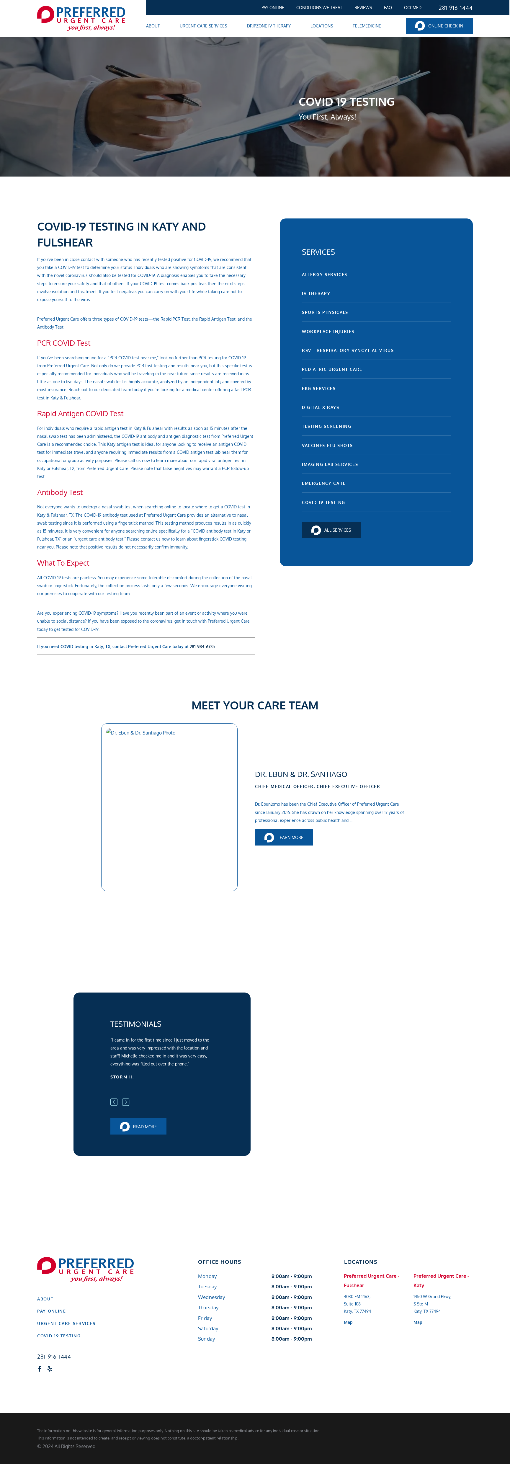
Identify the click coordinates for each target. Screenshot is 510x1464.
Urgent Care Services (66, 1323)
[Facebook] (39, 1369)
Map (348, 1322)
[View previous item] (113, 1102)
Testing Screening (327, 426)
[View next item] (125, 1102)
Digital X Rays (320, 407)
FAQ (388, 7)
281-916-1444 (456, 7)
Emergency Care (324, 483)
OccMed (412, 7)
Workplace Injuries (328, 331)
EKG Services (319, 388)
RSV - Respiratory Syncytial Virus (348, 350)
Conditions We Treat (319, 7)
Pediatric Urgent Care (332, 369)
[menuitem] (274, 7)
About (45, 1298)
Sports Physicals (325, 312)
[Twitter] (59, 1369)
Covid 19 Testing (323, 502)
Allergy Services (324, 274)
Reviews (363, 7)
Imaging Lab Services (330, 464)
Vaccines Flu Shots (327, 445)
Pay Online (272, 7)
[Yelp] (50, 1369)
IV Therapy (316, 293)
